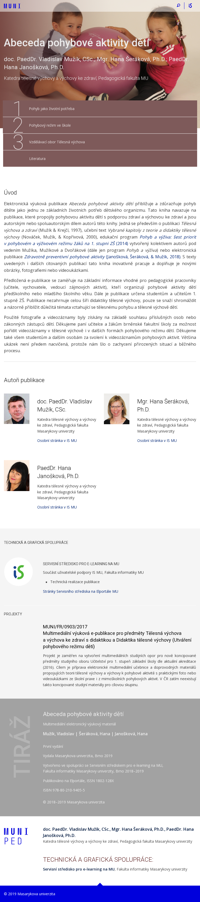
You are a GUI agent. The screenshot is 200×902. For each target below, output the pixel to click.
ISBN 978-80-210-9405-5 (64, 790)
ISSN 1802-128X (100, 780)
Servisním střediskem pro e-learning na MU (126, 765)
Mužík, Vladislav (58, 734)
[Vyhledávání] (178, 5)
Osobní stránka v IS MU (57, 440)
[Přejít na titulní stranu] (12, 4)
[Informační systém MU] (190, 5)
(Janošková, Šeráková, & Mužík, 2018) (102, 257)
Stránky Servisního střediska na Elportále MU (80, 591)
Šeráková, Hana (94, 734)
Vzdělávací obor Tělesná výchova (48, 142)
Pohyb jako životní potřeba (43, 108)
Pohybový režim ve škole (41, 125)
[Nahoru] (100, 884)
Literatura (37, 158)
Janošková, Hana (131, 734)
